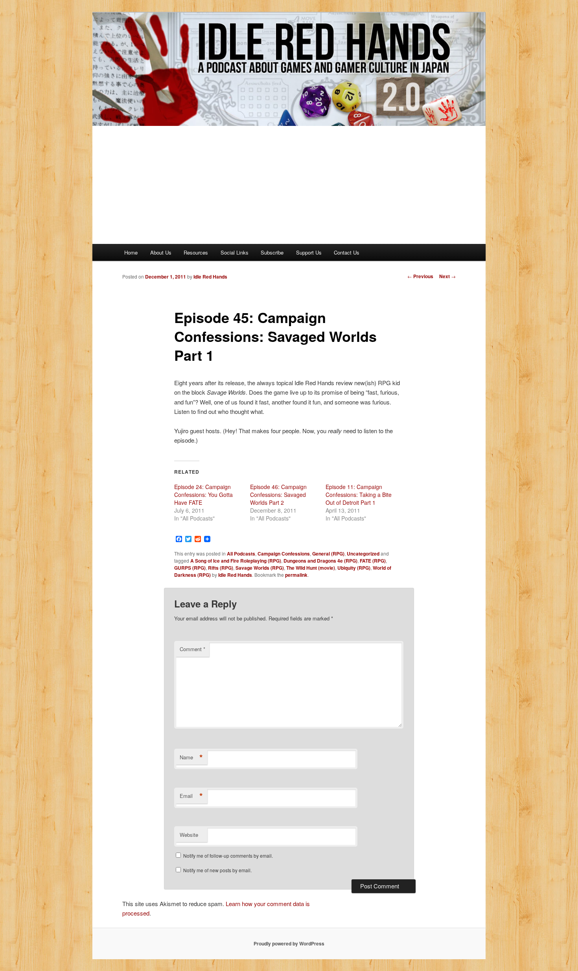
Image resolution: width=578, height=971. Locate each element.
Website (189, 834)
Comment (192, 649)
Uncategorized (363, 553)
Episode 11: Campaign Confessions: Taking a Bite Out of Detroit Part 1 (359, 494)
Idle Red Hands (210, 276)
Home (131, 252)
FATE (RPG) (373, 560)
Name (191, 757)
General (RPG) (328, 553)
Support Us (309, 252)
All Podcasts (241, 553)
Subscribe (272, 252)
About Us (160, 252)
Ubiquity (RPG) (353, 567)
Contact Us (346, 252)
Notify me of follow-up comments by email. (228, 855)
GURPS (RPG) (190, 567)
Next (447, 276)
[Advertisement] (289, 185)
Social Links (235, 252)
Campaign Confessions (284, 553)
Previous (420, 276)
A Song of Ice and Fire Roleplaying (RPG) (235, 560)
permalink (296, 574)
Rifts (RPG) (220, 567)
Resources (196, 252)
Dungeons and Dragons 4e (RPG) (320, 560)
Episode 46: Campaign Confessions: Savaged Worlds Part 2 (278, 494)
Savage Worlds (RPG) (260, 567)
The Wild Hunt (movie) (310, 567)
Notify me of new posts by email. (217, 870)
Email (191, 796)
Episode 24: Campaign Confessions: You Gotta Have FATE (203, 494)
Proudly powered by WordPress (289, 943)
